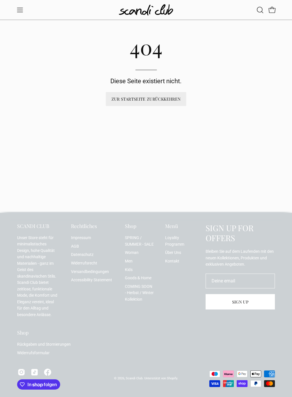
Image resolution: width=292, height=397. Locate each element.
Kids (129, 269)
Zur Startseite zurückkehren (146, 99)
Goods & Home (138, 278)
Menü (171, 226)
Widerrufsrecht (84, 263)
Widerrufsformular (33, 353)
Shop (130, 226)
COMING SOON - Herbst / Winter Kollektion (139, 293)
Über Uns (173, 252)
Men (129, 261)
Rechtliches (84, 226)
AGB (75, 246)
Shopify (172, 378)
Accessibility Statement (91, 280)
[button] (259, 10)
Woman (132, 252)
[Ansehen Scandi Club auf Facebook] (47, 372)
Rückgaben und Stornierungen (44, 344)
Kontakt (172, 261)
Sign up (240, 302)
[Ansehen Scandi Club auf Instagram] (21, 372)
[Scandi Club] (146, 9)
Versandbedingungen (90, 271)
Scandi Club (134, 378)
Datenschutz (82, 254)
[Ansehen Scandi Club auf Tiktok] (34, 372)
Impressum (81, 237)
